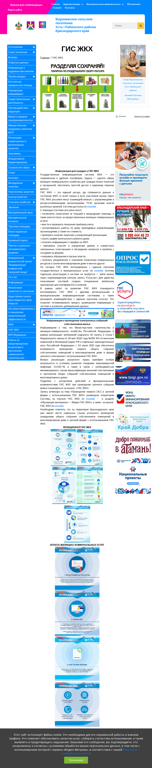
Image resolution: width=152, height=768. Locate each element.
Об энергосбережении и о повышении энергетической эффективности (21, 314)
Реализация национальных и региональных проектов (17, 143)
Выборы (13, 57)
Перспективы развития (21, 192)
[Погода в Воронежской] (133, 113)
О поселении (15, 47)
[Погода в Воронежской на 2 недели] (142, 116)
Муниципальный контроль (17, 219)
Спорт (11, 172)
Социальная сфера (19, 167)
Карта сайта (15, 10)
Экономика (14, 153)
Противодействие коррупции (18, 109)
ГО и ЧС (12, 277)
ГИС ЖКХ (13, 329)
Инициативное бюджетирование (17, 160)
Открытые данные (18, 62)
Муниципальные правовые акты (104, 4)
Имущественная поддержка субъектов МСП (20, 129)
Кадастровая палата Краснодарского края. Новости (20, 300)
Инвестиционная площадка (17, 233)
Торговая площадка (19, 226)
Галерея (57, 7)
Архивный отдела (18, 240)
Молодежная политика (15, 184)
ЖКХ (11, 324)
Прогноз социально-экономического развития (19, 249)
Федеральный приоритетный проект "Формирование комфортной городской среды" (20, 265)
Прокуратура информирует (15, 92)
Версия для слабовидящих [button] (26, 5)
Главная (44, 57)
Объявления (133, 4)
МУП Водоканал (17, 335)
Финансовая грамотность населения (21, 289)
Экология (13, 207)
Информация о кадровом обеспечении (21, 69)
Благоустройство (17, 197)
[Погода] (120, 116)
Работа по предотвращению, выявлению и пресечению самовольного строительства (18, 349)
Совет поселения (17, 52)
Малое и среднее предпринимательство (20, 118)
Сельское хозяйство (19, 202)
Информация (15, 282)
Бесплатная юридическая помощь (20, 83)
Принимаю (76, 760)
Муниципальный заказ (20, 212)
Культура (13, 178)
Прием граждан (17, 76)
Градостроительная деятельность (19, 101)
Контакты (70, 7)
